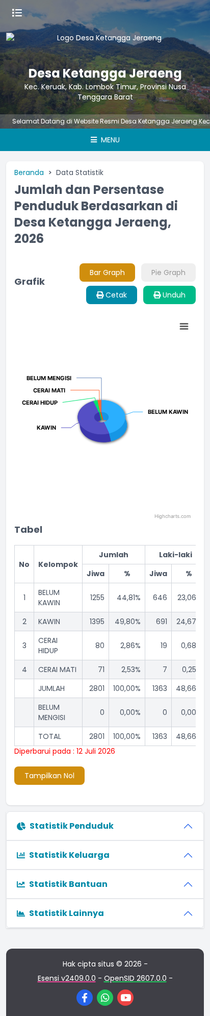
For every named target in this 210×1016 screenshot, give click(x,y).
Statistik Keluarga (69, 855)
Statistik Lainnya (66, 913)
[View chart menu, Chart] (184, 326)
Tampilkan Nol (49, 776)
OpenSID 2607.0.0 (135, 978)
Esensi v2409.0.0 (67, 978)
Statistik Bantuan (68, 884)
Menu (109, 140)
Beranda (29, 172)
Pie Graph (168, 272)
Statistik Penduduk (72, 826)
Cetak (115, 295)
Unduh (173, 295)
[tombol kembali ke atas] (189, 995)
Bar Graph (107, 272)
